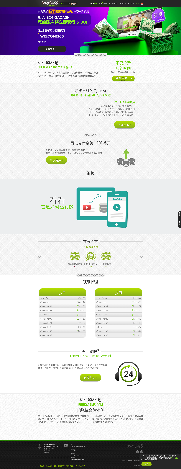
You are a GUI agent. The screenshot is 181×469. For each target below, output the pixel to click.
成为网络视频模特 (138, 460)
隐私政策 (49, 466)
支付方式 (65, 466)
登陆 (137, 3)
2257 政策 (57, 466)
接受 (146, 464)
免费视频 (130, 460)
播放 (86, 207)
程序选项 (115, 3)
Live (66, 3)
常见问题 (131, 3)
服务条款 (41, 466)
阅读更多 (125, 125)
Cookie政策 (174, 458)
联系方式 (123, 3)
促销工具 (107, 3)
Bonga (93, 3)
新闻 (100, 3)
